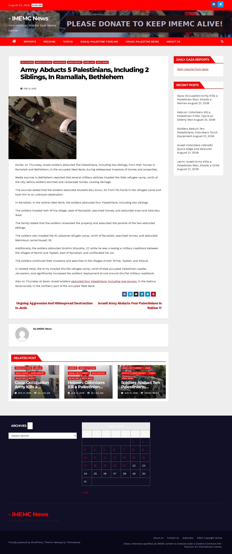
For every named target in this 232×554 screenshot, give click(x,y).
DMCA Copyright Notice (209, 538)
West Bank (102, 62)
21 (124, 465)
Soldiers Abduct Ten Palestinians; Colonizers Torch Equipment (197, 132)
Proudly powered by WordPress (25, 542)
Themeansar (73, 542)
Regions (49, 41)
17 (85, 465)
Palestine (21, 378)
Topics (68, 41)
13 (114, 457)
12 (104, 457)
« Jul (85, 492)
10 (85, 457)
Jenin (147, 368)
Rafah (31, 378)
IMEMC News (44, 328)
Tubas (152, 373)
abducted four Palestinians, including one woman (104, 281)
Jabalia (37, 368)
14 (124, 457)
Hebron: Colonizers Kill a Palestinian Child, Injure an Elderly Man (195, 116)
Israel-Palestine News (142, 41)
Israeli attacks (43, 62)
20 (114, 465)
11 (95, 457)
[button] (222, 41)
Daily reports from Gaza (192, 69)
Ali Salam (43, 393)
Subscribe (188, 538)
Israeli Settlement (79, 373)
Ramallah (89, 62)
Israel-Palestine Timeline (99, 41)
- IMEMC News (28, 18)
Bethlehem (27, 62)
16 (143, 457)
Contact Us (173, 538)
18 (95, 465)
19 (104, 465)
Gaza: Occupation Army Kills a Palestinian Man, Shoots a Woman (197, 99)
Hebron (72, 368)
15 (133, 457)
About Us (173, 41)
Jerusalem (59, 62)
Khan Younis (22, 373)
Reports (30, 41)
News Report (74, 62)
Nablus (125, 373)
